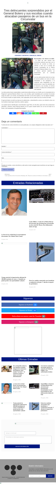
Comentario (4, 127)
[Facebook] (12, 113)
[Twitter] (28, 113)
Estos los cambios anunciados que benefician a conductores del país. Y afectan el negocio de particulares (41, 282)
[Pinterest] (43, 113)
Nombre (3, 146)
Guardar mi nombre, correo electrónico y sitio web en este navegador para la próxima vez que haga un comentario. (27, 166)
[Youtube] (13, 472)
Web (2, 158)
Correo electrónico (6, 152)
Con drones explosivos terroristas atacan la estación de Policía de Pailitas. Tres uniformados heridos (47, 369)
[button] (2, 2)
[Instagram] (20, 113)
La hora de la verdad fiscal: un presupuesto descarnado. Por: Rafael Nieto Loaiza (13, 235)
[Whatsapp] (35, 113)
